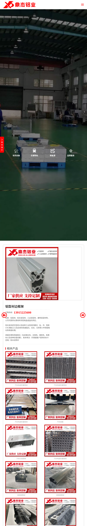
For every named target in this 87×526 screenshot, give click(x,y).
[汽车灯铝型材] (21, 442)
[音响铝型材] (21, 479)
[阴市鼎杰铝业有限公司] (19, 4)
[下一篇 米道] (83, 315)
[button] (82, 4)
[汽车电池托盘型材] (21, 369)
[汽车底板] (60, 405)
